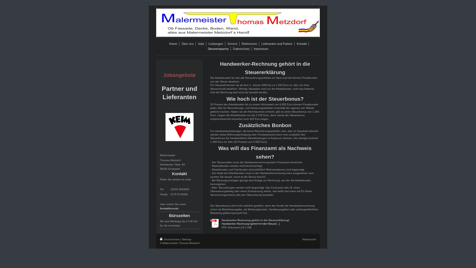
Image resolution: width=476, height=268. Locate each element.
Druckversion (171, 239)
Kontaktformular (169, 208)
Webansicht (309, 239)
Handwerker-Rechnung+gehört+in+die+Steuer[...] (251, 223)
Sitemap (186, 239)
